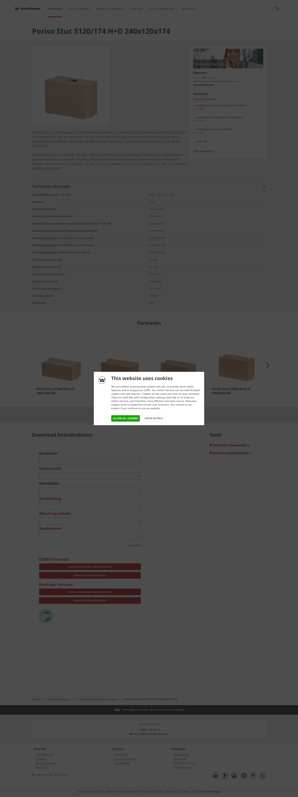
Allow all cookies (125, 418)
